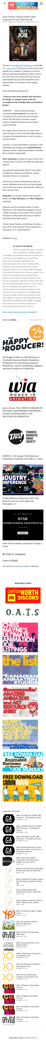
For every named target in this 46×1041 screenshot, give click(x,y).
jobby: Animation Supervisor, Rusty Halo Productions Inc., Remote (29, 901)
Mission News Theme (16, 1038)
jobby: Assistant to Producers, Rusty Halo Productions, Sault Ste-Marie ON (29, 881)
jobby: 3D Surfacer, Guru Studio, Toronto (27, 986)
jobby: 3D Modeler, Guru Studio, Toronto (27, 1007)
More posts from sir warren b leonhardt (20, 312)
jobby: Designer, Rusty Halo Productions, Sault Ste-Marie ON (28, 891)
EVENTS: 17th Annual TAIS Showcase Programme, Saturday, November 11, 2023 (22, 457)
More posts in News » (36, 320)
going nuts (11, 68)
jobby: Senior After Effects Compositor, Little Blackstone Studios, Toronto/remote (27, 860)
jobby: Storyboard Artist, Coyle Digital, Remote (27, 944)
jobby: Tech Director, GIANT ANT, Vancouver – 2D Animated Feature (28, 816)
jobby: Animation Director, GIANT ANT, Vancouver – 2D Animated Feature (28, 828)
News (15, 238)
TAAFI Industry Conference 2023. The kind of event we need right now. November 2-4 (21, 501)
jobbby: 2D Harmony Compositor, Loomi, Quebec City (28, 954)
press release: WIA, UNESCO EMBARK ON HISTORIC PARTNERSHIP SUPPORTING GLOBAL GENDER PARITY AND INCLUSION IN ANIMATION (22, 412)
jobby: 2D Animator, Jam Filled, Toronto (27, 1018)
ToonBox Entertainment (22, 65)
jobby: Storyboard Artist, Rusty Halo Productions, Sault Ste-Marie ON (29, 869)
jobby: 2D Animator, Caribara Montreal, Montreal (26, 923)
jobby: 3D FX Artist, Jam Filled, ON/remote (27, 933)
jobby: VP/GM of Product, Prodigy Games (28, 912)
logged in (18, 566)
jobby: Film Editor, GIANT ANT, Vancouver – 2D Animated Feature (28, 838)
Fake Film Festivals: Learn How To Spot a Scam (22, 545)
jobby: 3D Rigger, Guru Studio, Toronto (27, 997)
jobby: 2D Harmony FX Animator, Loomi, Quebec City (28, 965)
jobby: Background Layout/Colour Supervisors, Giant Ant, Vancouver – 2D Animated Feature (29, 849)
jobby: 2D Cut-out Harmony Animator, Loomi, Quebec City (27, 976)
